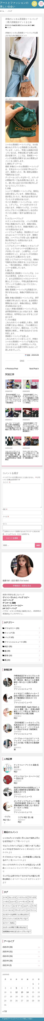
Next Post (33, 369)
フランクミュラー (20, 910)
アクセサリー (11, 628)
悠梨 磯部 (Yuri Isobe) (21, 25)
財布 (8, 655)
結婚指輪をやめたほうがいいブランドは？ (17, 931)
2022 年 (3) (7, 965)
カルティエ (27, 906)
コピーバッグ (8, 600)
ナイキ (5, 897)
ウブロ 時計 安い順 (25, 817)
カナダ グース (17, 906)
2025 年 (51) (8, 952)
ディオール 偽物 (9, 603)
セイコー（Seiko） (9, 923)
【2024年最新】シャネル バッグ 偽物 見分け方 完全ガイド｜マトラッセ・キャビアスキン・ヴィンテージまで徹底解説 (13, 398)
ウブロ (34, 906)
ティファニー (7, 906)
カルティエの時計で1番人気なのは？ (15, 927)
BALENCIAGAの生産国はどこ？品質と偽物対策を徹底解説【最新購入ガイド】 (27, 790)
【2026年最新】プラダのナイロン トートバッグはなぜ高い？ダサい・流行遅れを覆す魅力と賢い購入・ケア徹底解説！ (30, 427)
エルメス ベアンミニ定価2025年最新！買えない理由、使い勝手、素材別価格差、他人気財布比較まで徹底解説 (13, 455)
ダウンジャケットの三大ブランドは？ (15, 919)
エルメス (13, 901)
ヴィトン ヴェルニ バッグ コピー (16, 597)
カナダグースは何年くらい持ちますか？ (16, 914)
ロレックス (12, 897)
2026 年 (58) (8, 947)
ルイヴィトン (31, 910)
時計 (8, 646)
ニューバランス (22, 901)
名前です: (6, 581)
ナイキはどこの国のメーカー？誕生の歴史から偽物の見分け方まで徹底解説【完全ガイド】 (26, 695)
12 (16, 992)
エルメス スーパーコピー (13, 606)
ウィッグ (9, 633)
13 (22, 992)
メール (6, 516)
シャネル (6, 901)
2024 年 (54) (8, 956)
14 (28, 992)
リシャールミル (8, 910)
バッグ (9, 27)
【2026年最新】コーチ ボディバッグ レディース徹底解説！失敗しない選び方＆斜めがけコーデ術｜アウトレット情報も (30, 398)
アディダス (32, 897)
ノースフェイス (22, 897)
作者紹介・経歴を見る (22, 586)
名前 (5, 509)
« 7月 (5, 1011)
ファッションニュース (15, 642)
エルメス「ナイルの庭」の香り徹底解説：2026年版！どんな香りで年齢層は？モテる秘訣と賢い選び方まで (13, 426)
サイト (5, 524)
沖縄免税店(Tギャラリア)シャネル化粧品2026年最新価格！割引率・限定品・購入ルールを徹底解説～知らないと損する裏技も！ (27, 680)
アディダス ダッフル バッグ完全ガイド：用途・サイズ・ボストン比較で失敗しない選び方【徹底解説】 (30, 455)
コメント (6, 482)
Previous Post (12, 369)
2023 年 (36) (8, 961)
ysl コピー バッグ (10, 608)
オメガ (31, 901)
